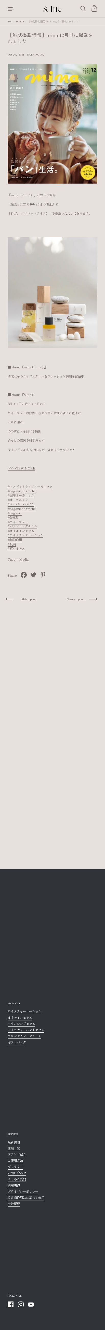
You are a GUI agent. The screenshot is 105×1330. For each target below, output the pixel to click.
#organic (15, 513)
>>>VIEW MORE (21, 468)
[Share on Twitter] (33, 574)
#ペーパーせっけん (21, 504)
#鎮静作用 (15, 539)
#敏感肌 (13, 517)
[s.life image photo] (52, 292)
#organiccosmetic (22, 491)
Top (10, 21)
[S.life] (52, 9)
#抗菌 (12, 544)
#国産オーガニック (21, 495)
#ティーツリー (18, 522)
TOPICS (20, 21)
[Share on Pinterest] (43, 574)
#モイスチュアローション (25, 535)
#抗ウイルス (16, 548)
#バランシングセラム (22, 526)
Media (24, 559)
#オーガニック (18, 499)
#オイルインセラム (21, 531)
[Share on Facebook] (24, 574)
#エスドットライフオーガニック (30, 486)
